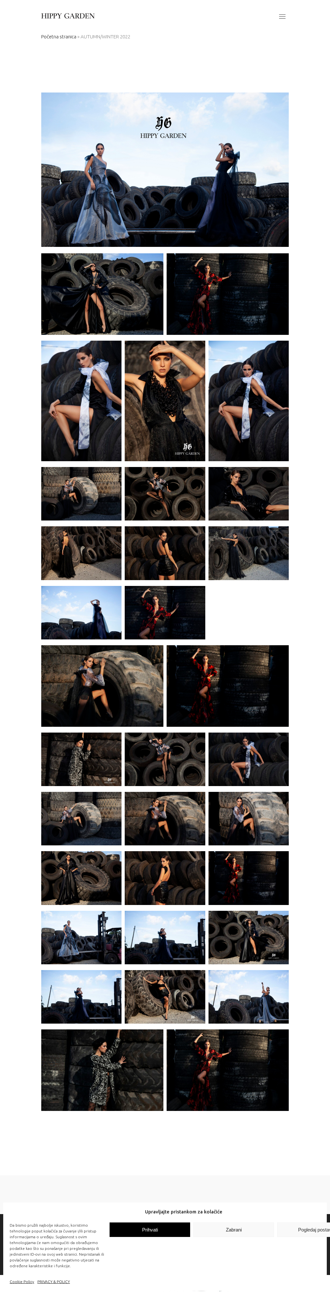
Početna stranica (58, 36)
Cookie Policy (22, 1281)
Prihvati (150, 1229)
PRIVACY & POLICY (53, 1281)
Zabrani (234, 1229)
